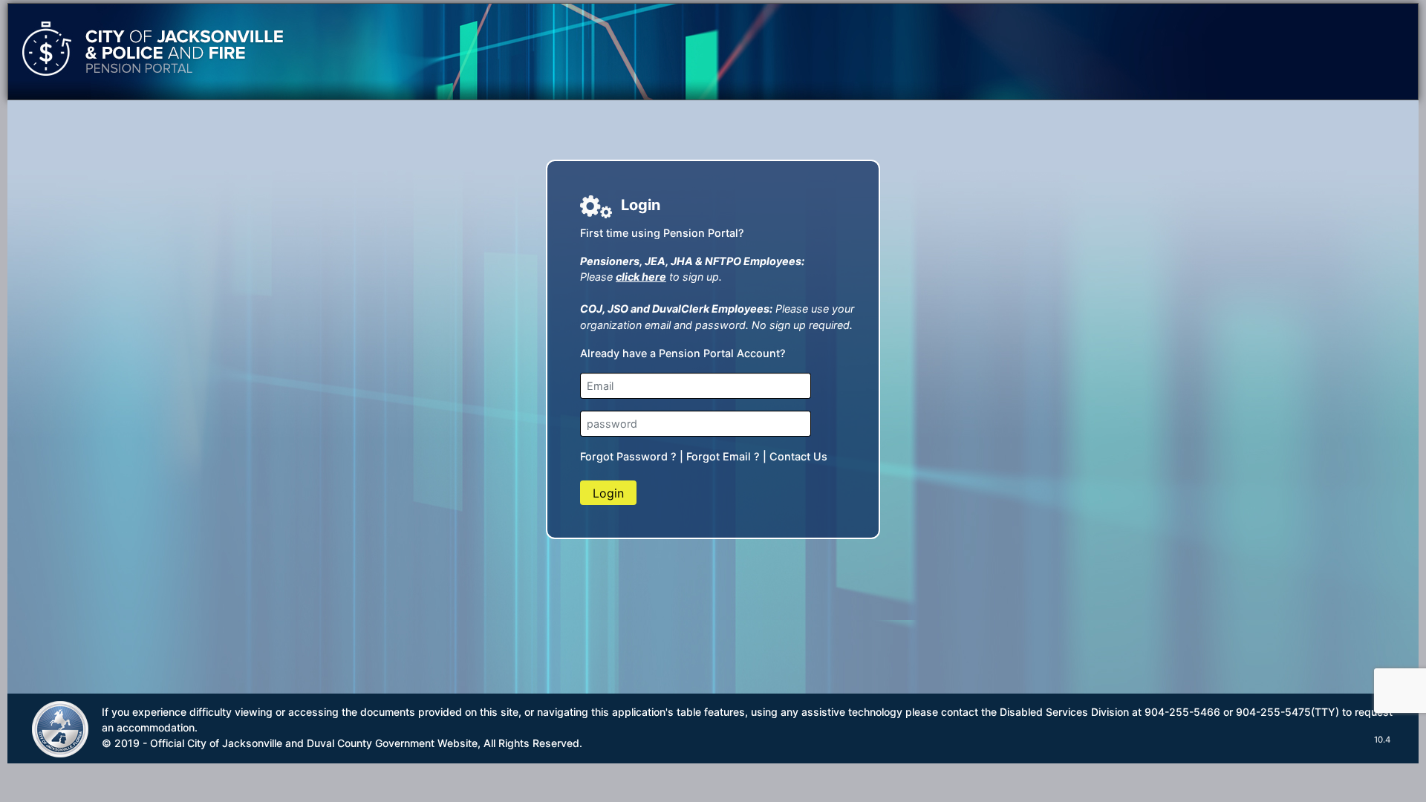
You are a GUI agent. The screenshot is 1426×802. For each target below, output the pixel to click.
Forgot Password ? (628, 456)
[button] (608, 492)
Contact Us (798, 456)
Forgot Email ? (723, 456)
